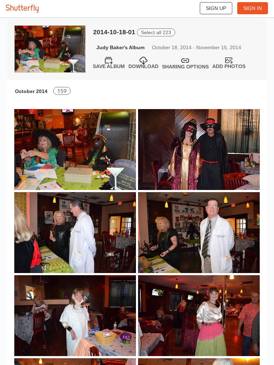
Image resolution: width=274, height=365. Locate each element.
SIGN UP (216, 8)
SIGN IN (252, 8)
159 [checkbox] (62, 91)
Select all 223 (156, 32)
